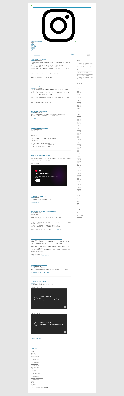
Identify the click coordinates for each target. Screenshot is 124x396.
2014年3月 (79, 190)
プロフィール (33, 368)
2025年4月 (79, 103)
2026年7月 (79, 91)
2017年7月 (79, 164)
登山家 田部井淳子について (35, 367)
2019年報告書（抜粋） (35, 202)
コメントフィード (80, 215)
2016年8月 (79, 168)
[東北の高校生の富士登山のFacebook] (75, 41)
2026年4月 (79, 94)
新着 (78, 201)
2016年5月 (79, 173)
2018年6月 (79, 156)
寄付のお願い (33, 48)
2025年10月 (79, 95)
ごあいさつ (33, 357)
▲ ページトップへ (73, 54)
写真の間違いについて (35, 376)
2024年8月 (79, 105)
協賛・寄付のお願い (35, 362)
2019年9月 (79, 139)
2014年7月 (79, 184)
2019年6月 (79, 144)
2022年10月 (79, 119)
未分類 (78, 203)
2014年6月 (79, 186)
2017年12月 (79, 161)
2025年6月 (79, 102)
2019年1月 (79, 150)
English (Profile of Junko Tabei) (37, 373)
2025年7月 (79, 100)
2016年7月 (79, 170)
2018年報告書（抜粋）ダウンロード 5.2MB (40, 272)
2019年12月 (79, 136)
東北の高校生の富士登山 (35, 356)
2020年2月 (79, 134)
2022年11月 (79, 117)
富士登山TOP (33, 46)
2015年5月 (79, 181)
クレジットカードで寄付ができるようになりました (41, 86)
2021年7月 (79, 126)
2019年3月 (79, 148)
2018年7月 (79, 154)
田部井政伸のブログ (35, 379)
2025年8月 (79, 99)
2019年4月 (79, 147)
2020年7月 (79, 130)
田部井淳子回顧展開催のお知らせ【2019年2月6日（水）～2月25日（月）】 (46, 239)
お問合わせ (33, 49)
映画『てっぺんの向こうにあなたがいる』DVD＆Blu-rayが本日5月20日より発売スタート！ (85, 68)
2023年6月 (79, 114)
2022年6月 (79, 122)
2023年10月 (79, 111)
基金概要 (33, 48)
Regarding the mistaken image (37, 378)
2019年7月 (79, 142)
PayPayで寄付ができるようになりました (39, 59)
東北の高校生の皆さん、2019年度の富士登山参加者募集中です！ (44, 211)
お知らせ (33, 47)
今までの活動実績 (34, 364)
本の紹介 (33, 371)
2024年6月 (79, 108)
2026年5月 (79, 92)
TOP (32, 43)
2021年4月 (79, 128)
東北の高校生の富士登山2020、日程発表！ (39, 128)
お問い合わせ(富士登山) (35, 365)
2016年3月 (79, 176)
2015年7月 (79, 178)
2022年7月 (79, 120)
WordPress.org (79, 217)
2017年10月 (79, 162)
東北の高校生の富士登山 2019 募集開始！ (40, 218)
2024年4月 (79, 109)
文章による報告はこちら (37, 338)
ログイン (78, 212)
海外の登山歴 (33, 370)
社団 (32, 240)
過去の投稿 (34, 348)
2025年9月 (79, 97)
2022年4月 (79, 123)
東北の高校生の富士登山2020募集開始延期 (39, 111)
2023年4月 (79, 116)
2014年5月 (79, 187)
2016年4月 (79, 175)
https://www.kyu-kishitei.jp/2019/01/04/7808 (40, 255)
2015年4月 (79, 182)
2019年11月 (79, 137)
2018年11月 (79, 151)
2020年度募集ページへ (35, 118)
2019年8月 (79, 140)
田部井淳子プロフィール (35, 353)
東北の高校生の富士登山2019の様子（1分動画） (41, 155)
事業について (33, 45)
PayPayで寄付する (35, 76)
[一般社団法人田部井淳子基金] (31, 5)
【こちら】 (57, 229)
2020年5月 (79, 131)
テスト (78, 198)
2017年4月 (79, 165)
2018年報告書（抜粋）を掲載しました (39, 265)
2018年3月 (79, 159)
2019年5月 (79, 145)
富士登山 (33, 60)
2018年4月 (79, 158)
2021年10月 (79, 125)
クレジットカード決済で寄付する (38, 100)
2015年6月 (79, 179)
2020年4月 (79, 133)
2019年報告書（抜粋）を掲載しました (39, 196)
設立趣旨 (33, 44)
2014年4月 (79, 189)
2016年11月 (79, 167)
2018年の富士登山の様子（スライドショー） (40, 281)
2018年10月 (79, 153)
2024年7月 (79, 106)
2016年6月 (79, 172)
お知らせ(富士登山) (34, 359)
